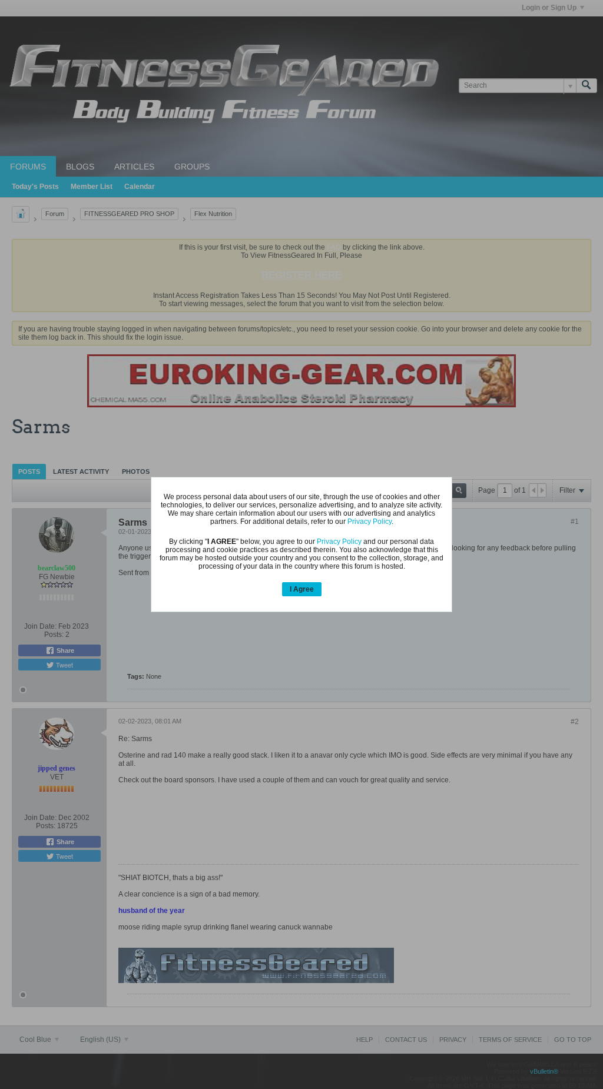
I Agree (302, 589)
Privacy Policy (369, 521)
